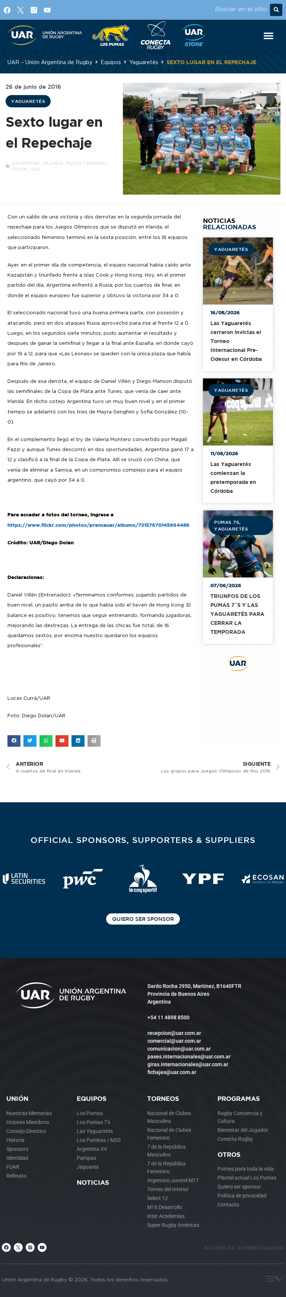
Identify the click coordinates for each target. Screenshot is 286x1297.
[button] (276, 10)
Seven (20, 169)
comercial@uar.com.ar (174, 1041)
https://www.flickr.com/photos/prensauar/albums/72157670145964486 (98, 525)
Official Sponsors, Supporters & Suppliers (143, 839)
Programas (238, 1098)
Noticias (93, 1182)
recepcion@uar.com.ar (174, 1033)
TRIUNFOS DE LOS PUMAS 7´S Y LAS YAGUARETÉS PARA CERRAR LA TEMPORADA (237, 614)
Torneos (163, 1098)
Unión (17, 1098)
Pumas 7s (226, 522)
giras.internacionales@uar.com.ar (187, 1064)
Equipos (111, 62)
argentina (26, 163)
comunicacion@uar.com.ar (179, 1049)
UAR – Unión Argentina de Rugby (49, 62)
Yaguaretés (143, 62)
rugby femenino (87, 163)
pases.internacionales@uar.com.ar (189, 1057)
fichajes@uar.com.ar (171, 1072)
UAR (35, 169)
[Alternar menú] (268, 35)
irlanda (53, 163)
